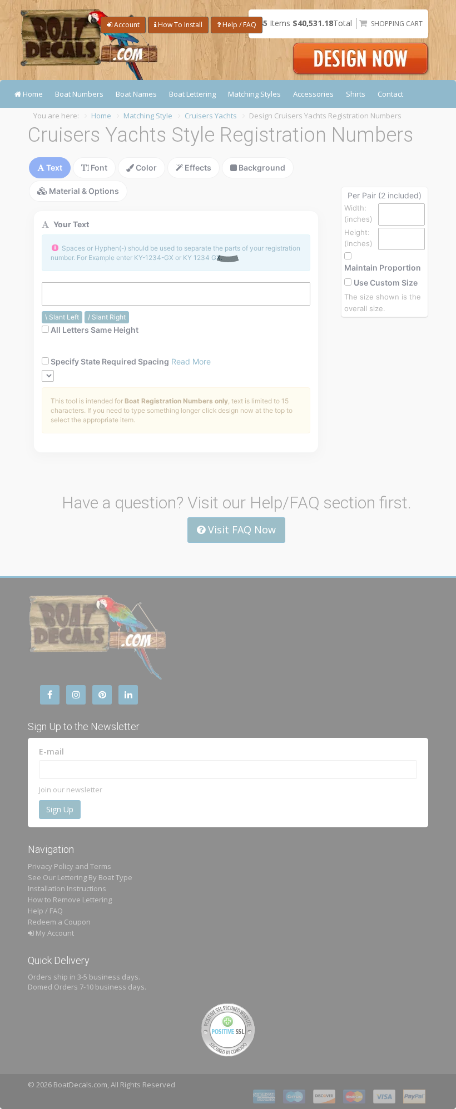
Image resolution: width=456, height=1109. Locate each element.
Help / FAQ (238, 24)
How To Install (179, 24)
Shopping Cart (397, 23)
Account (126, 24)
